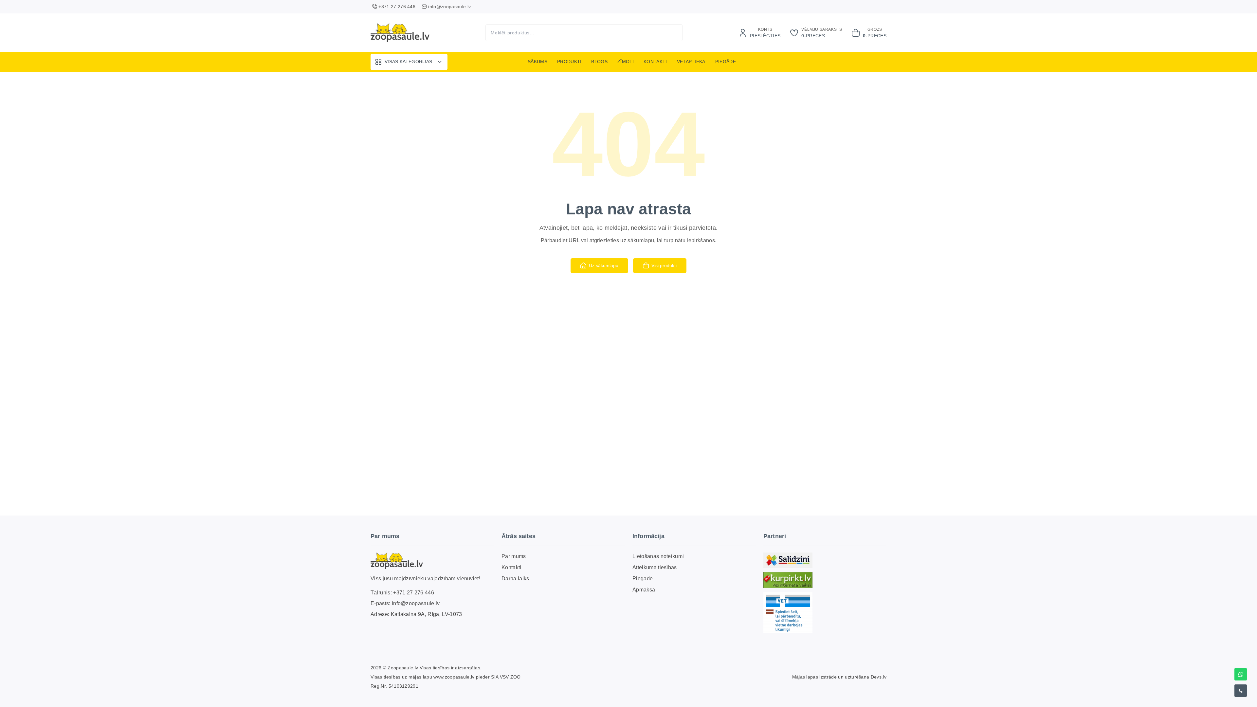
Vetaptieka (691, 61)
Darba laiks (515, 578)
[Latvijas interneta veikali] (787, 580)
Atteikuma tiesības (654, 567)
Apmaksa (643, 589)
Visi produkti (664, 265)
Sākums (537, 61)
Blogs (599, 61)
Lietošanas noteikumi (658, 556)
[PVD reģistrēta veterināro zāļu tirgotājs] (787, 612)
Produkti (569, 61)
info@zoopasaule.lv (416, 604)
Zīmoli (625, 61)
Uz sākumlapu (603, 265)
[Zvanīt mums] (1240, 690)
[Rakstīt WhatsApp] (1240, 674)
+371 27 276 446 (413, 593)
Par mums (513, 556)
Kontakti (655, 61)
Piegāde (725, 61)
